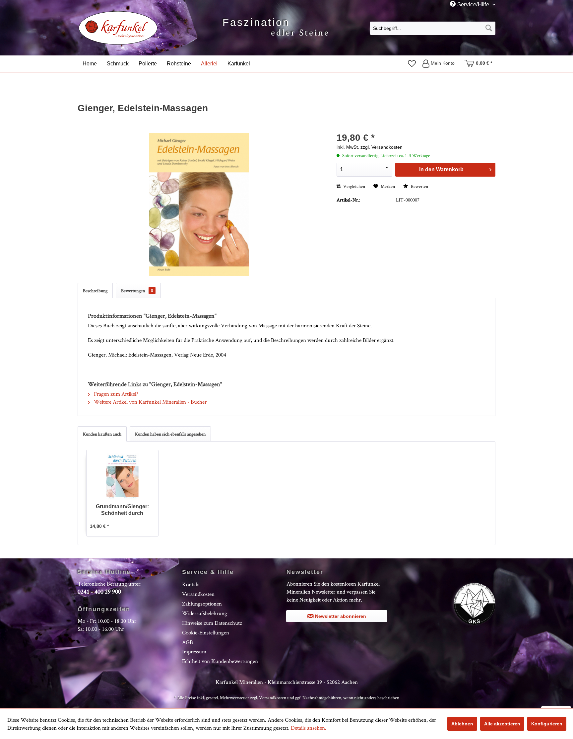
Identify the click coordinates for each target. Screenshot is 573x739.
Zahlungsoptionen (202, 603)
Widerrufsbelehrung (204, 613)
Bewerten (419, 186)
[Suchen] (488, 28)
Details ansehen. (308, 727)
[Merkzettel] (412, 63)
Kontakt (191, 584)
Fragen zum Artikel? (115, 393)
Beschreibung (95, 290)
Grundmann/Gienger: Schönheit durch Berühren (122, 510)
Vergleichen (353, 186)
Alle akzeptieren (502, 723)
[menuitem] (432, 28)
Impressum (194, 651)
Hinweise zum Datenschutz (212, 622)
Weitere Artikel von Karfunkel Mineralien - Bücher (150, 401)
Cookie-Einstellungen (205, 632)
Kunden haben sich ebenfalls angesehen (170, 434)
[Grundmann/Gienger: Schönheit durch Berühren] (122, 476)
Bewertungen (137, 290)
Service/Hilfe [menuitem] (473, 4)
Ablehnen (462, 723)
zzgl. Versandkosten (381, 147)
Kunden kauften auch (102, 434)
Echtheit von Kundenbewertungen (220, 661)
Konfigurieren (546, 723)
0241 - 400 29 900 (99, 591)
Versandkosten (198, 594)
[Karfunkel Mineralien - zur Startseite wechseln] (118, 28)
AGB (187, 642)
